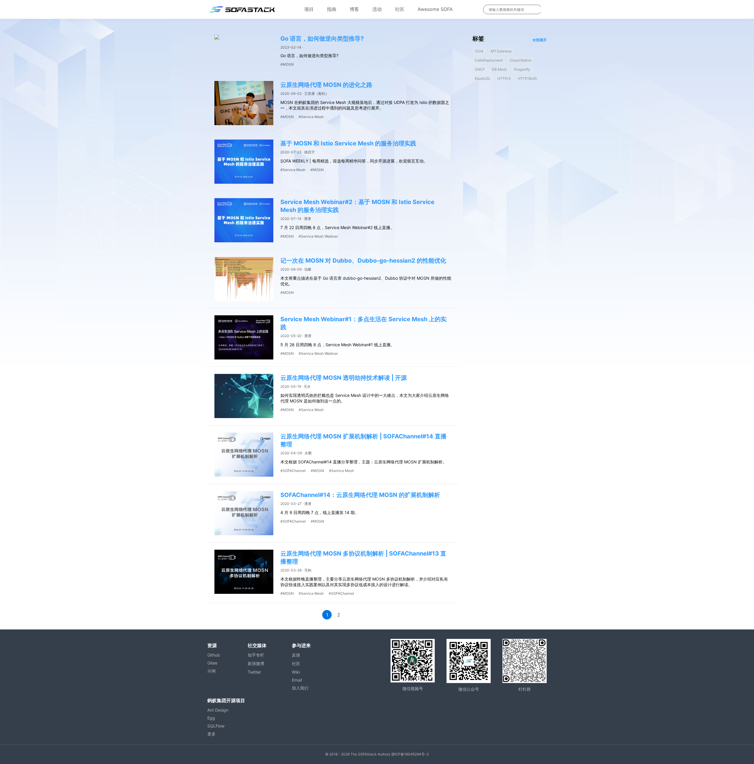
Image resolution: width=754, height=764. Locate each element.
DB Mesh (499, 69)
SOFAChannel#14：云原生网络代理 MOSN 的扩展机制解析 (360, 494)
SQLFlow (215, 725)
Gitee (212, 662)
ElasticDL (482, 78)
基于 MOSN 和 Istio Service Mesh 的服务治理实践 (348, 143)
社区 (399, 9)
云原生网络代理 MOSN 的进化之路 (326, 84)
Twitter (254, 671)
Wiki (296, 671)
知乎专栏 (256, 654)
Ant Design (217, 709)
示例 (211, 670)
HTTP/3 (504, 78)
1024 (479, 51)
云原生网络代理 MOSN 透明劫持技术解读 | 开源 (343, 377)
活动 (377, 9)
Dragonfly (522, 69)
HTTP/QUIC (528, 78)
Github (213, 654)
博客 (354, 9)
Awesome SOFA (435, 9)
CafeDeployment (489, 60)
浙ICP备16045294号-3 (410, 754)
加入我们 (300, 687)
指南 (331, 9)
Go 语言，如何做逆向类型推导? (322, 38)
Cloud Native (520, 60)
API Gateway (501, 51)
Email (297, 679)
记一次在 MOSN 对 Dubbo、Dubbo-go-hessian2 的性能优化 (363, 260)
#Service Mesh (311, 117)
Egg (211, 717)
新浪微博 (256, 663)
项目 (309, 9)
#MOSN (287, 64)
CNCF (480, 69)
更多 (211, 733)
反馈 (296, 654)
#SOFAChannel (293, 470)
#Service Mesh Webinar (318, 236)
